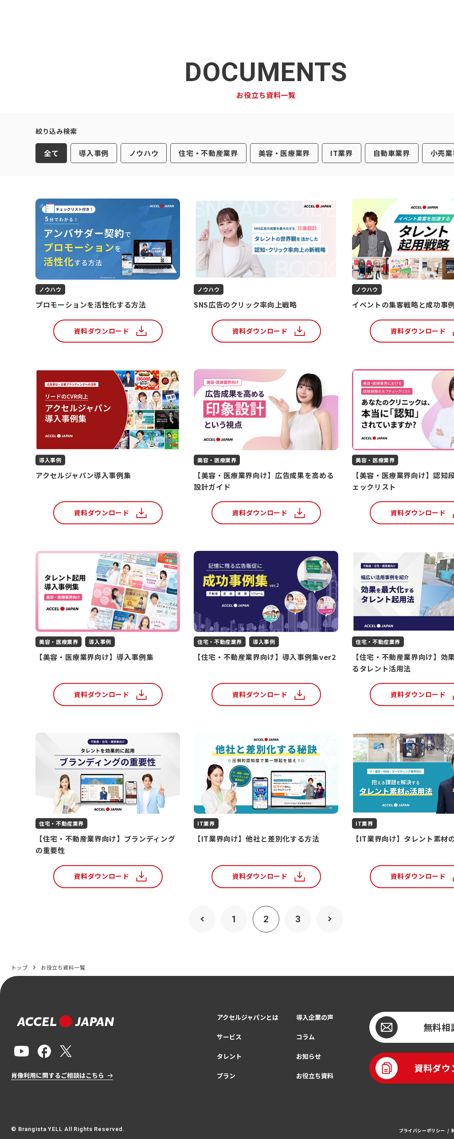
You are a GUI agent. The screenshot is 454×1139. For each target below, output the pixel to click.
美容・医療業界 (284, 153)
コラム (305, 1037)
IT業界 (341, 153)
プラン (226, 1076)
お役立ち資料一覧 (63, 967)
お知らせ (308, 1056)
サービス (229, 1037)
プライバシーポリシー (422, 1130)
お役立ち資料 (314, 1076)
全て (51, 153)
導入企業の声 (314, 1017)
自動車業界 (391, 153)
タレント (229, 1056)
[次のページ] (330, 919)
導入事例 (94, 153)
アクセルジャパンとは (247, 1017)
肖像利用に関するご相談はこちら (57, 1075)
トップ (19, 967)
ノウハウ (144, 153)
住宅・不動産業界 (208, 153)
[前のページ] (202, 919)
